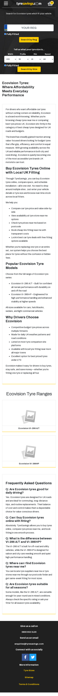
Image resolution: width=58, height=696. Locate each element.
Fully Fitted (12, 34)
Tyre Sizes (29, 670)
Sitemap (29, 677)
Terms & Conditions (29, 684)
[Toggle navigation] (6, 3)
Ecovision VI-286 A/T (29, 428)
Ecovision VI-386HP (29, 464)
